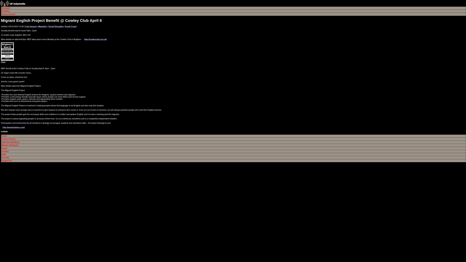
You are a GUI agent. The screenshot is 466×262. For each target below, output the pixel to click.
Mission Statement (9, 145)
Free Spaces (31, 26)
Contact (5, 151)
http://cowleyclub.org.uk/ (95, 39)
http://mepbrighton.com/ (14, 127)
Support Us (6, 161)
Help (3, 154)
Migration (42, 26)
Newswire (5, 8)
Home (4, 136)
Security (5, 158)
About (4, 148)
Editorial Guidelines (10, 142)
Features (5, 11)
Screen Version (8, 14)
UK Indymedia (17, 3)
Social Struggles (55, 26)
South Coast (70, 26)
